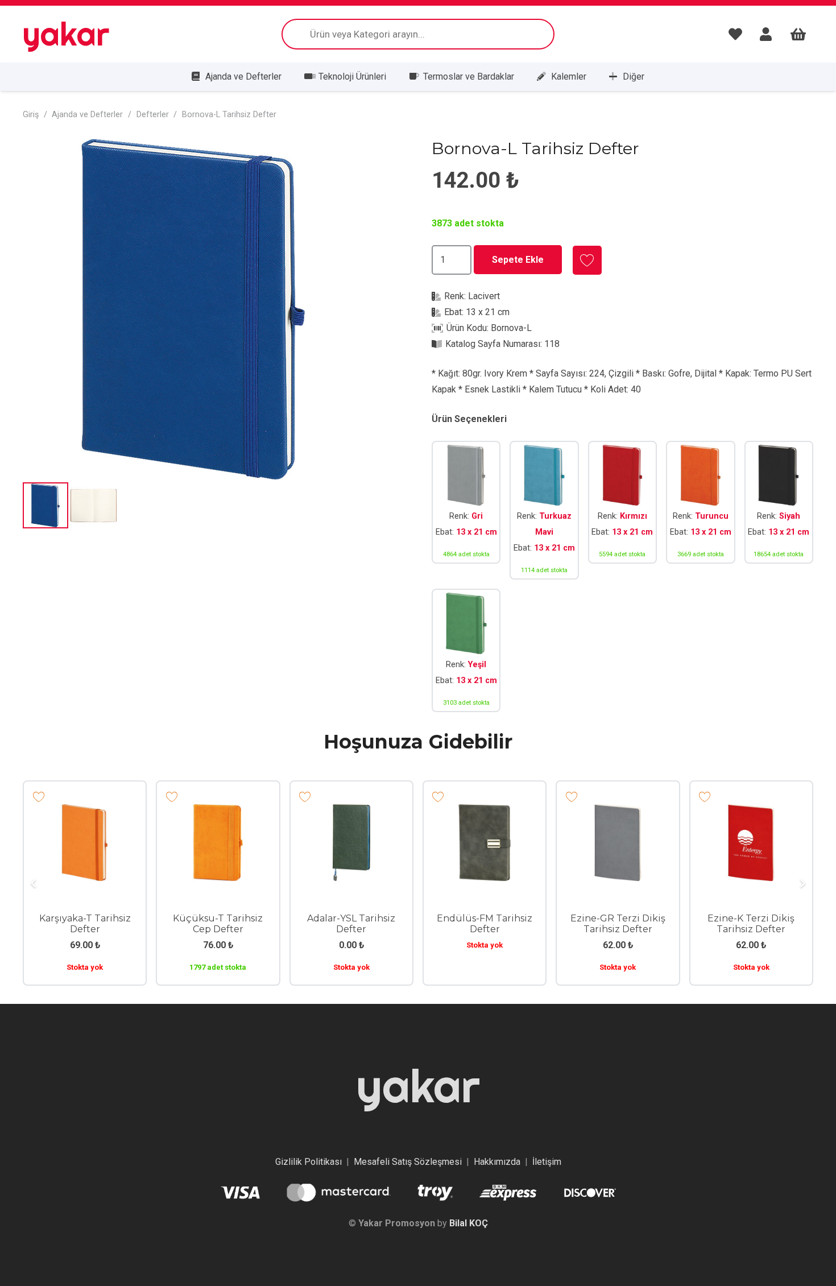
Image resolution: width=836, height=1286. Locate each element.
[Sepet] (798, 34)
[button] (386, 157)
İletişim (546, 1161)
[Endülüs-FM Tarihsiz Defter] (484, 812)
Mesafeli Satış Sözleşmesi (408, 1161)
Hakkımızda (497, 1161)
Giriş (31, 114)
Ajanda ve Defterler (87, 114)
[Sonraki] (802, 883)
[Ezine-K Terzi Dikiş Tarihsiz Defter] (751, 812)
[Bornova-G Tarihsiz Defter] (466, 510)
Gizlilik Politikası (308, 1161)
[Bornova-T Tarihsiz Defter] (700, 510)
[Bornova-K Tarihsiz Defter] (622, 510)
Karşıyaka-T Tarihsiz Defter (85, 923)
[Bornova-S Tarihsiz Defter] (778, 510)
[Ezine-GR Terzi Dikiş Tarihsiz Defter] (618, 812)
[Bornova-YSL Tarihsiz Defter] (466, 650)
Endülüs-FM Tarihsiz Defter (484, 923)
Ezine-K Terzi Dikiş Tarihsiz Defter (750, 923)
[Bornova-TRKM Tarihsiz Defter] (544, 510)
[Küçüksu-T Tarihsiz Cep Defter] (218, 812)
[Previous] (34, 883)
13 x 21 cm (488, 312)
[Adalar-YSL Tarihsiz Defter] (351, 812)
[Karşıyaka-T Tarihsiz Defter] (85, 812)
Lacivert (484, 296)
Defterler (152, 114)
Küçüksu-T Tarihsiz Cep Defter (218, 923)
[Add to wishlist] (587, 260)
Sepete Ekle (518, 259)
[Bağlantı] (738, 34)
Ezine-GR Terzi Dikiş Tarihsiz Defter (617, 923)
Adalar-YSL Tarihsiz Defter (351, 923)
